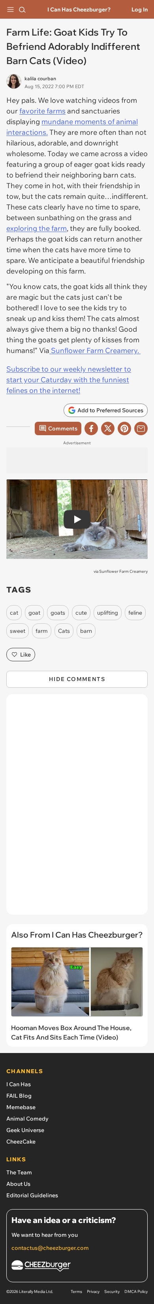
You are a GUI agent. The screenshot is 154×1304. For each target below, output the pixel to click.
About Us (18, 1183)
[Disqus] (77, 808)
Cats (64, 630)
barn (86, 630)
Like (25, 654)
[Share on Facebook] (91, 428)
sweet (17, 630)
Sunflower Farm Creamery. (95, 350)
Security (112, 1291)
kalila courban (40, 78)
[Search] (22, 9)
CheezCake (21, 1141)
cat (14, 612)
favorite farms (42, 110)
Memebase (21, 1107)
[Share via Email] (141, 428)
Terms (76, 1291)
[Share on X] (108, 428)
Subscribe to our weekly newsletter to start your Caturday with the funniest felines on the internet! (68, 379)
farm (42, 630)
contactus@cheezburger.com (50, 1247)
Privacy (93, 1291)
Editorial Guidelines (32, 1195)
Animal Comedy (27, 1118)
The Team (19, 1172)
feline (135, 612)
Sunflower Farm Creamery (123, 571)
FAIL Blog (19, 1095)
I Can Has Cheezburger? (79, 9)
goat (34, 612)
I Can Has (18, 1084)
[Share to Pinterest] (124, 428)
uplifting (107, 612)
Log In (139, 9)
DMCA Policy (136, 1291)
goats (58, 612)
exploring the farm (36, 228)
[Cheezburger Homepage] (77, 1267)
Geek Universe (25, 1130)
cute (81, 612)
